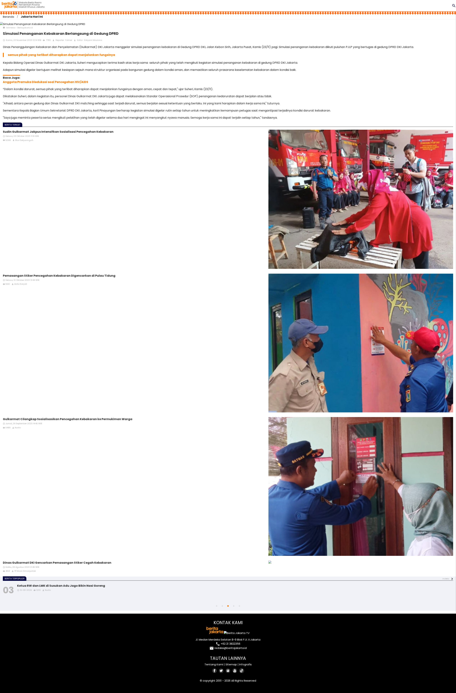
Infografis (245, 664)
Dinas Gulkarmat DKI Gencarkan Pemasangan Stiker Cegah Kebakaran (57, 563)
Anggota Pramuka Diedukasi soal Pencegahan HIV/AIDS (45, 82)
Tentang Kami (213, 664)
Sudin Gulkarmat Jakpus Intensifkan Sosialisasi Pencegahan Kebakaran (58, 132)
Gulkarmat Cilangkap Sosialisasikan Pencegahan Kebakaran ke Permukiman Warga (67, 419)
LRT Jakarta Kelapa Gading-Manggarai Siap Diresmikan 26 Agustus (69, 586)
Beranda (8, 17)
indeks (445, 578)
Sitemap (231, 664)
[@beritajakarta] (221, 670)
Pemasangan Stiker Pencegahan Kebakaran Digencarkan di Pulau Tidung (59, 276)
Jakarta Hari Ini (32, 17)
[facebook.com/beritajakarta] (214, 670)
